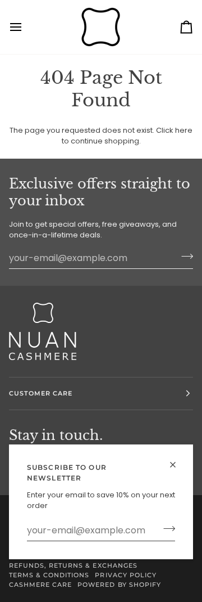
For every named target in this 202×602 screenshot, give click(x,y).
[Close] (177, 464)
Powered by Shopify (118, 584)
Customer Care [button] (40, 393)
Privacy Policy (125, 575)
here (183, 130)
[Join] (166, 529)
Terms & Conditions (49, 575)
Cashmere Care (40, 584)
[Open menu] (26, 27)
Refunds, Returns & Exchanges (73, 565)
